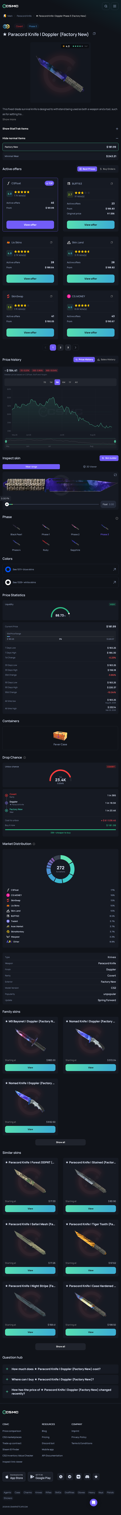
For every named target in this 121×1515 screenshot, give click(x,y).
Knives (112, 957)
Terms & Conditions (82, 1443)
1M (51, 382)
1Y (70, 382)
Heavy (92, 1492)
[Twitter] (60, 1476)
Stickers (8, 1498)
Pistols (110, 1492)
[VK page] (78, 1476)
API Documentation (52, 1455)
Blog (44, 1430)
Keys (101, 1492)
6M (63, 382)
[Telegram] (69, 1476)
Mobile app (48, 1449)
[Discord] (87, 1476)
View (30, 1067)
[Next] (75, 347)
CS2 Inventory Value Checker (18, 1455)
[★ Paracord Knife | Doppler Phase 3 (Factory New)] (60, 147)
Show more (9, 119)
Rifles (48, 1492)
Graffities (69, 1492)
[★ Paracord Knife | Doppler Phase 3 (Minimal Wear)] (60, 156)
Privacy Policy (79, 1437)
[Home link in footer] (60, 1412)
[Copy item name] (94, 33)
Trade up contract (12, 1443)
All (76, 382)
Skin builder (111, 458)
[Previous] (45, 347)
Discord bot (48, 1443)
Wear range (31, 466)
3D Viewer (91, 466)
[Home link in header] (10, 6)
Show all (60, 1142)
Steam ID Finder (11, 1449)
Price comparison (12, 1430)
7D (44, 382)
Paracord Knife (107, 963)
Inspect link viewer (12, 1461)
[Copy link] (112, 183)
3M (57, 382)
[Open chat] (93, 1502)
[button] (60, 485)
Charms (28, 1492)
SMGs (58, 1492)
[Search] (106, 6)
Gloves (81, 1492)
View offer (30, 224)
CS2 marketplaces (12, 1437)
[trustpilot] (96, 1476)
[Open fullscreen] (115, 475)
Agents (7, 1492)
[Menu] (114, 6)
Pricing (45, 1437)
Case (17, 1492)
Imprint (75, 1430)
